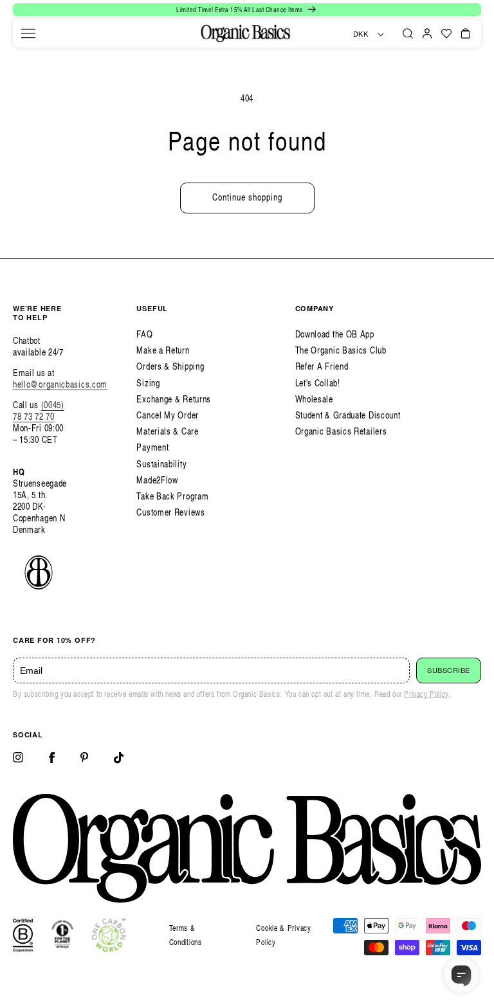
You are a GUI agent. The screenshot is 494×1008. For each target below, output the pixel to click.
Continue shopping (247, 197)
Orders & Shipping (170, 366)
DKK (361, 34)
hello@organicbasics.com (60, 384)
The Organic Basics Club (341, 350)
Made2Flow (157, 480)
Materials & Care (167, 431)
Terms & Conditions (185, 935)
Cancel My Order (167, 415)
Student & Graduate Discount (348, 415)
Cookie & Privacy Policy (283, 935)
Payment (152, 447)
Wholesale (314, 399)
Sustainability (161, 464)
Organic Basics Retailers (341, 431)
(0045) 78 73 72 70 (38, 410)
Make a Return (162, 350)
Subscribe (448, 670)
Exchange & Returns (173, 399)
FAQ (144, 334)
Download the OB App (334, 334)
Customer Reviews (170, 512)
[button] (28, 33)
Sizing (148, 383)
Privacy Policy (426, 693)
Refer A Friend (322, 366)
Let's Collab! (317, 383)
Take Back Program (172, 496)
